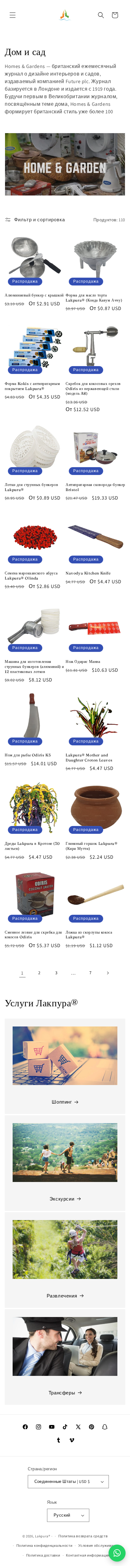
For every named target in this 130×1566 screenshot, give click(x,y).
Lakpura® (42, 1536)
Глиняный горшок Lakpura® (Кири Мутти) (91, 846)
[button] (13, 15)
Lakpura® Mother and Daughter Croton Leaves (89, 757)
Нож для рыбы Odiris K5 (28, 755)
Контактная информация (88, 1555)
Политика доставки (43, 1555)
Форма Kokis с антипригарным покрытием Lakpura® (32, 386)
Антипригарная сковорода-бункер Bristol (95, 487)
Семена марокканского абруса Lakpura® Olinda (31, 575)
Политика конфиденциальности (44, 1545)
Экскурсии (62, 1199)
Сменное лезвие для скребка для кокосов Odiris (33, 935)
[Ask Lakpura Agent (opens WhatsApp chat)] (117, 1553)
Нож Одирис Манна (83, 661)
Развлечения (62, 1296)
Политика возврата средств (83, 1536)
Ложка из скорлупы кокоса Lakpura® (89, 935)
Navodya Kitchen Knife (88, 573)
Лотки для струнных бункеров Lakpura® (31, 487)
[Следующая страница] (108, 973)
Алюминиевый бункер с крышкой (34, 295)
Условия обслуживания (99, 1545)
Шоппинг (62, 1102)
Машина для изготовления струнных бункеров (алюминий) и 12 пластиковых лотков (34, 666)
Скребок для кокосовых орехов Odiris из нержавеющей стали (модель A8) (93, 388)
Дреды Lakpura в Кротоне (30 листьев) (32, 846)
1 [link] (22, 973)
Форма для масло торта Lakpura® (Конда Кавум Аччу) (94, 297)
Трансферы (62, 1393)
